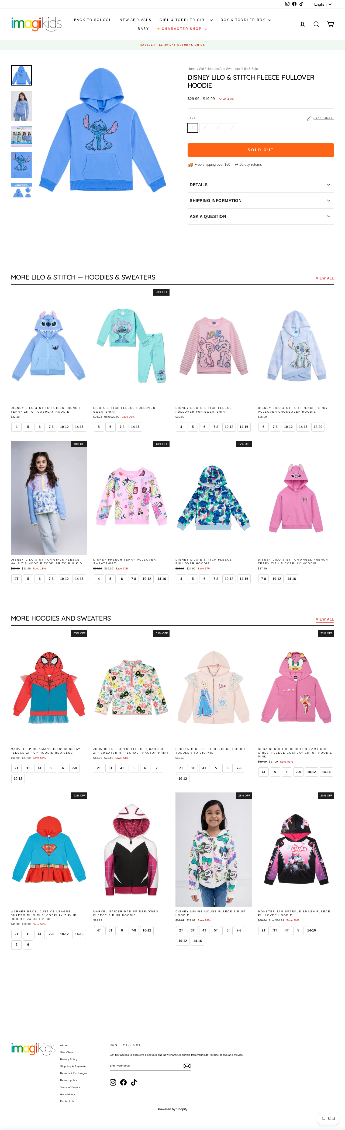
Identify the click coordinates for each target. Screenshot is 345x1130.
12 (232, 128)
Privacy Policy (68, 1059)
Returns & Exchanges (73, 1073)
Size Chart (66, 1052)
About (64, 1045)
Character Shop (180, 29)
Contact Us (67, 1101)
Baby (143, 29)
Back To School (93, 20)
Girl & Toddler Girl (184, 20)
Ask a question (208, 216)
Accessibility (67, 1094)
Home (192, 69)
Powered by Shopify (172, 1109)
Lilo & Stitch (251, 69)
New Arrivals (135, 20)
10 (218, 128)
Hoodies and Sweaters (223, 69)
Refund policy (68, 1080)
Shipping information (216, 200)
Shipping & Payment (73, 1066)
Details (199, 184)
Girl (201, 69)
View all (325, 278)
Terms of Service (70, 1087)
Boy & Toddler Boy (244, 20)
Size (261, 117)
